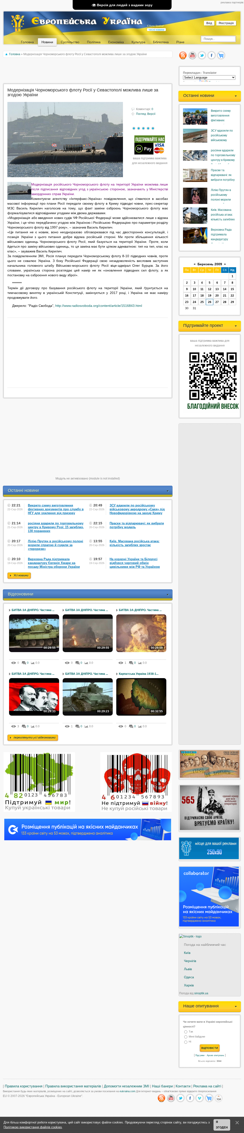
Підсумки (199, 1055)
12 (209, 289)
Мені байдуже (197, 1036)
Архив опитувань (215, 1055)
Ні (190, 1041)
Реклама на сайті (207, 1086)
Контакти (183, 1086)
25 (202, 302)
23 (186, 302)
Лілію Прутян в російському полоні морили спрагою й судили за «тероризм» (223, 199)
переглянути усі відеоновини (35, 737)
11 (201, 289)
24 (194, 302)
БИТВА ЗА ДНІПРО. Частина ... (33, 610)
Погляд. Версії (145, 114)
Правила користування (23, 1086)
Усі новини (21, 575)
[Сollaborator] (87, 839)
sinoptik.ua (201, 993)
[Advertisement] (88, 71)
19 (209, 295)
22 (232, 295)
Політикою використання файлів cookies (33, 1127)
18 (202, 295)
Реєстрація (226, 23)
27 (217, 302)
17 (194, 295)
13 (217, 289)
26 (209, 302)
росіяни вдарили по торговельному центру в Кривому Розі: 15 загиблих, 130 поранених (223, 160)
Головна (14, 54)
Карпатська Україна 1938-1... (138, 674)
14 (224, 289)
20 (217, 295)
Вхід (209, 23)
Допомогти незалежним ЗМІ (126, 1086)
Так (191, 1031)
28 (224, 302)
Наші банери (162, 1086)
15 (232, 289)
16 (186, 295)
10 (194, 289)
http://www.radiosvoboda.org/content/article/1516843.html (98, 306)
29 (232, 302)
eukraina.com (127, 1091)
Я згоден (222, 1124)
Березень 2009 (210, 264)
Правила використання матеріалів (73, 1086)
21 (224, 295)
